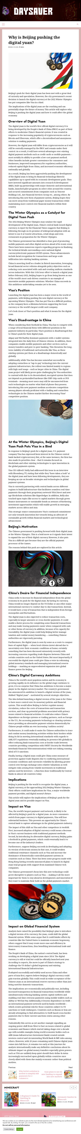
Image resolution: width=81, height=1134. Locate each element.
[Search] (77, 24)
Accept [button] (20, 1129)
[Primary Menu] (3, 24)
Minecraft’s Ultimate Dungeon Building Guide (66, 1098)
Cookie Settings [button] (9, 1129)
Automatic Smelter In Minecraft (29, 1098)
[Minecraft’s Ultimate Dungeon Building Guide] (49, 1099)
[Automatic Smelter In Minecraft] (11, 1099)
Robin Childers (14, 47)
